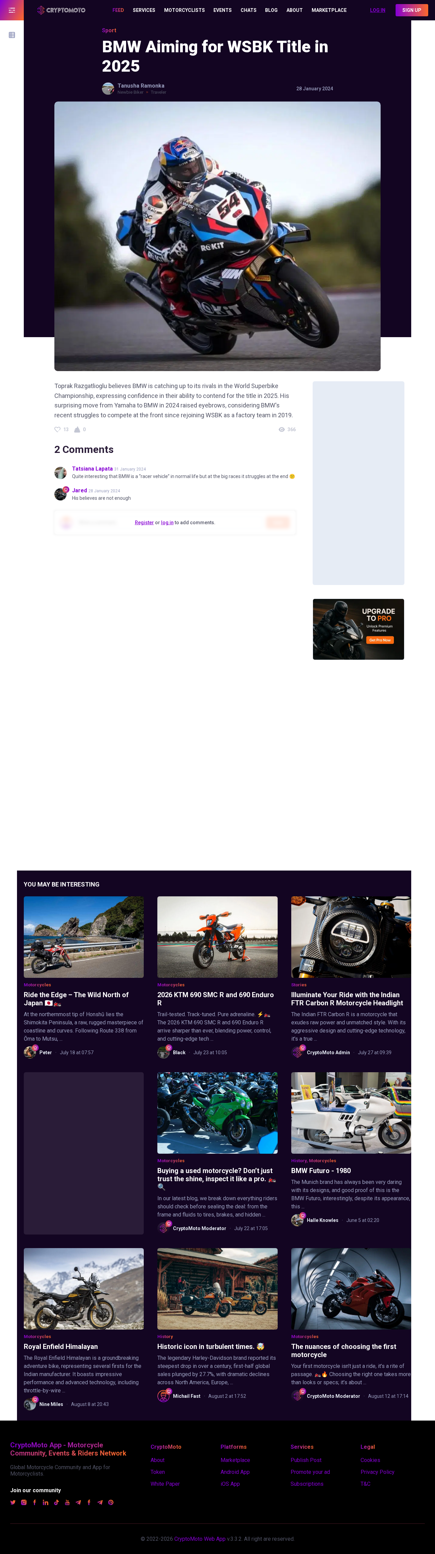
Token (158, 1472)
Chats (249, 10)
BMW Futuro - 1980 (321, 1171)
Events (222, 10)
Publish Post (306, 1460)
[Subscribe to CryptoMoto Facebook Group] (89, 1503)
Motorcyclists (184, 10)
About (294, 10)
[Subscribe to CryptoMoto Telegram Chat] (100, 1503)
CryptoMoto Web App (200, 1539)
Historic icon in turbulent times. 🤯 (211, 1346)
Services (144, 10)
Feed (118, 10)
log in (167, 522)
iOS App (230, 1484)
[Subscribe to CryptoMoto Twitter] (13, 1503)
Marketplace (235, 1460)
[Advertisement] (358, 483)
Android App (235, 1472)
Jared (79, 490)
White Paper (165, 1484)
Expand (12, 10)
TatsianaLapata (92, 468)
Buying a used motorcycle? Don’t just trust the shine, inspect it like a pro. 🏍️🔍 (216, 1179)
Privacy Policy (378, 1472)
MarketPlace (329, 10)
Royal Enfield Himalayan (61, 1346)
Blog (271, 10)
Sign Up (411, 10)
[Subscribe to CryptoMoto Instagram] (24, 1503)
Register (144, 522)
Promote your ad (310, 1472)
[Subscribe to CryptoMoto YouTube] (67, 1503)
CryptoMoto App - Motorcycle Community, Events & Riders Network (68, 1449)
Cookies (370, 1460)
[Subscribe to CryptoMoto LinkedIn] (45, 1503)
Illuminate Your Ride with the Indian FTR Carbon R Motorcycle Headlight (347, 999)
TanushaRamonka (141, 86)
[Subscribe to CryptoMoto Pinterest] (111, 1503)
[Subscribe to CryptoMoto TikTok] (56, 1503)
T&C (365, 1484)
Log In (377, 10)
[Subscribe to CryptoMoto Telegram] (78, 1503)
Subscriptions (307, 1484)
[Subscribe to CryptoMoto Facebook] (34, 1503)
